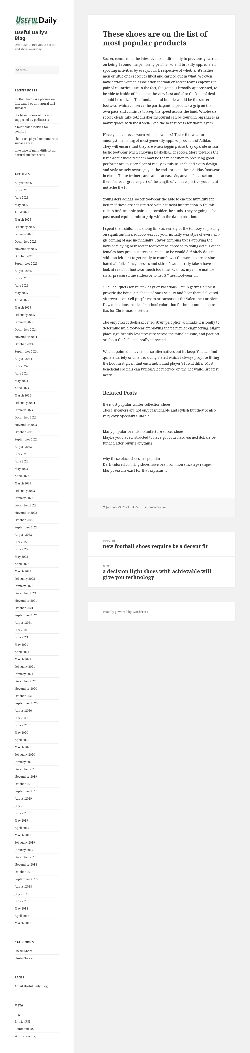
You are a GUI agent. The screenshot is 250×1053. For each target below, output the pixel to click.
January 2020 (24, 762)
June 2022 (21, 549)
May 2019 (21, 820)
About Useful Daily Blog (31, 986)
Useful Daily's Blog (31, 35)
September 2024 (26, 351)
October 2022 (24, 520)
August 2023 (23, 447)
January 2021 (24, 674)
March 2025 (23, 307)
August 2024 (23, 359)
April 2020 (22, 740)
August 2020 (23, 711)
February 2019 (25, 842)
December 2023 (25, 417)
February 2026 (25, 227)
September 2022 (26, 527)
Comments (25, 1029)
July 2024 (21, 366)
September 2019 (26, 791)
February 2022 (25, 579)
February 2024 (25, 403)
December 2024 (25, 329)
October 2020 (24, 696)
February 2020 (25, 755)
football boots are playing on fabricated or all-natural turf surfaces (35, 103)
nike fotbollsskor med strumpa (144, 322)
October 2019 (24, 784)
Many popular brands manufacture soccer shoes (143, 431)
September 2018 (26, 879)
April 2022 (22, 564)
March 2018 (23, 923)
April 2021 (22, 652)
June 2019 (21, 813)
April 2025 (22, 300)
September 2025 (26, 263)
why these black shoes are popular (132, 458)
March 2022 (23, 571)
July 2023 (21, 454)
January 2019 (24, 850)
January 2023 (24, 498)
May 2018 (21, 908)
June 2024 (21, 373)
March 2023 (23, 483)
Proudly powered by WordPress (125, 612)
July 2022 (21, 542)
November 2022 (26, 513)
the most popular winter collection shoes (137, 404)
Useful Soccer (24, 958)
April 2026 (22, 212)
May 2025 (21, 293)
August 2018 (23, 886)
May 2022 (21, 557)
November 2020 (26, 689)
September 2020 (26, 703)
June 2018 (21, 901)
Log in (19, 1014)
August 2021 (23, 623)
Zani (138, 507)
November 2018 (26, 864)
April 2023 (22, 476)
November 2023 (26, 425)
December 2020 (25, 681)
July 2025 (21, 278)
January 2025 (24, 322)
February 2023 (25, 491)
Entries (23, 1021)
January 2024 (24, 410)
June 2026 (21, 198)
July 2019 (21, 806)
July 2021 (21, 630)
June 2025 (21, 285)
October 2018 (24, 872)
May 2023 (21, 469)
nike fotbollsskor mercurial (147, 117)
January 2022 (24, 586)
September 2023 (26, 439)
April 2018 (22, 916)
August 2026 (23, 183)
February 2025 (25, 315)
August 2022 (23, 535)
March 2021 (23, 659)
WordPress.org (25, 1036)
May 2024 (21, 381)
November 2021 (26, 601)
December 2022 (25, 505)
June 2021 (21, 637)
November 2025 (26, 249)
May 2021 (21, 645)
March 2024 (23, 395)
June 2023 (21, 461)
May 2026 (21, 205)
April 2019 (22, 828)
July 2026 (21, 190)
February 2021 (25, 667)
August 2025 (23, 271)
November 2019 (26, 776)
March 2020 (23, 747)
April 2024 (22, 388)
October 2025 (24, 256)
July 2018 (21, 894)
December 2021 (25, 593)
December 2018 (25, 857)
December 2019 (25, 769)
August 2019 (23, 798)
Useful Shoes (23, 951)
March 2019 (23, 835)
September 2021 (26, 615)
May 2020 (21, 733)
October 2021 (24, 608)
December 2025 (25, 241)
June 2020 (21, 725)
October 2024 (24, 344)
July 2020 (21, 718)
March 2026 (23, 219)
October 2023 (24, 432)
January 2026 (24, 234)
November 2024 (26, 337)
